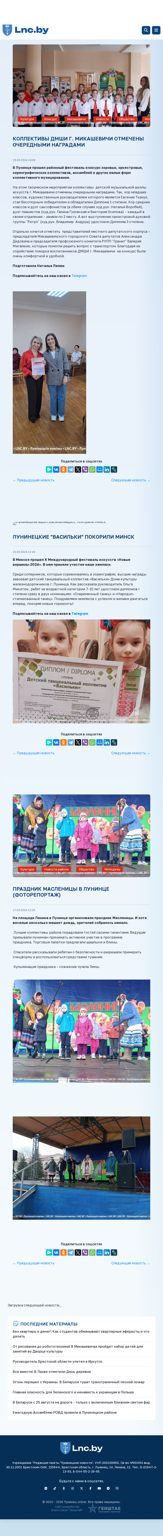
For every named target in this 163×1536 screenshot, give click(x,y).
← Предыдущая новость (34, 480)
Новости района (102, 120)
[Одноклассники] (63, 469)
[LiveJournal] (114, 469)
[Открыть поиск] (146, 30)
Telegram (79, 276)
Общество (127, 119)
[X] (78, 469)
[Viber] (85, 469)
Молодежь (112, 869)
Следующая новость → (130, 480)
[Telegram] (70, 469)
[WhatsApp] (92, 469)
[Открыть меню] (156, 30)
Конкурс (50, 119)
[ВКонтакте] (56, 469)
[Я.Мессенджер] (49, 469)
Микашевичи (76, 119)
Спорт (131, 1379)
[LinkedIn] (107, 469)
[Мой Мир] (99, 469)
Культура (27, 119)
